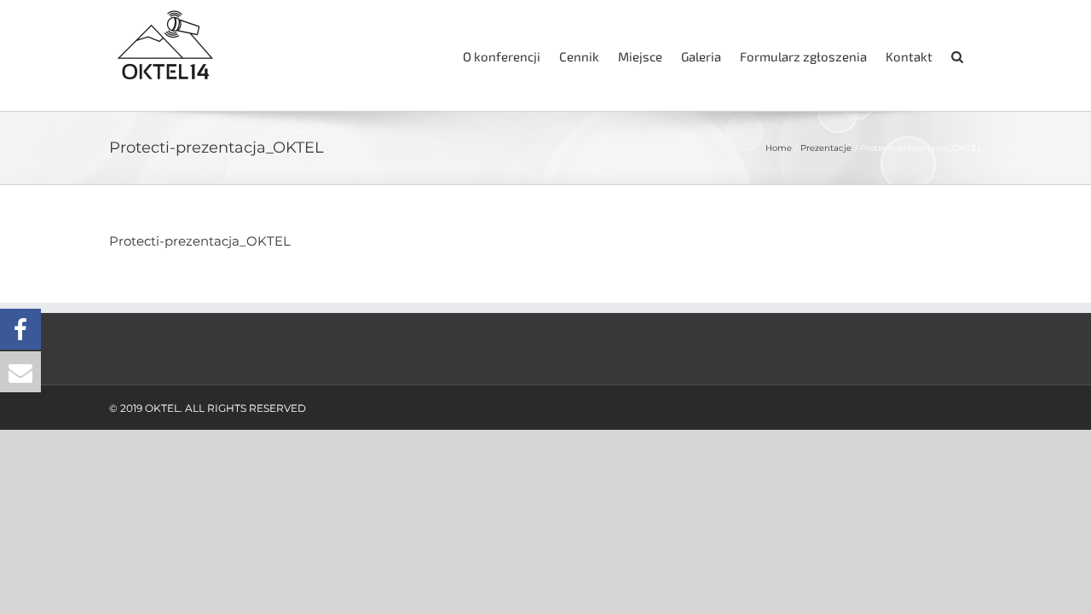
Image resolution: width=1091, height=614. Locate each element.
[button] (957, 55)
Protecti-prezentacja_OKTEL (200, 241)
